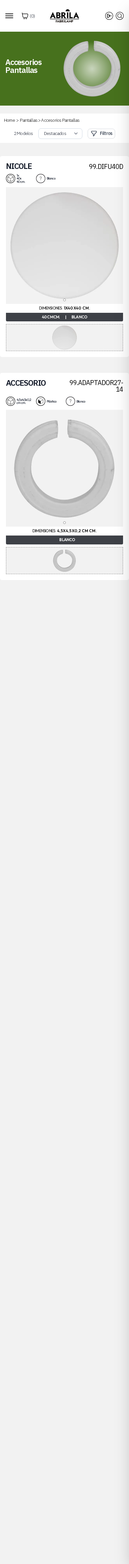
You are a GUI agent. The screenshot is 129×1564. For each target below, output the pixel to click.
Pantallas (28, 120)
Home (9, 120)
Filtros (106, 133)
